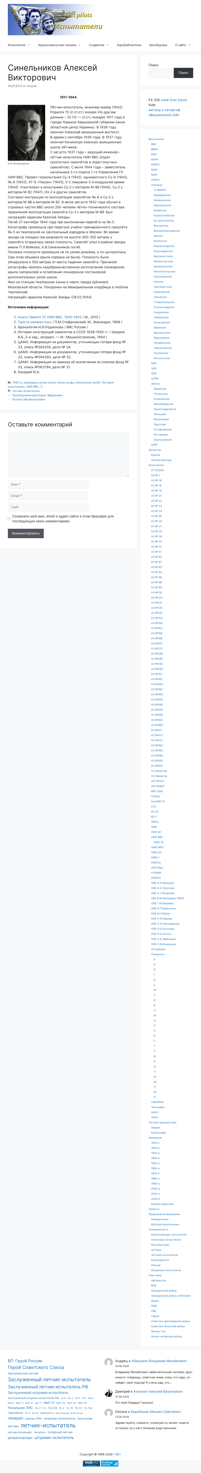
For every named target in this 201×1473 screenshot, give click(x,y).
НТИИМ (156, 872)
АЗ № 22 (156, 500)
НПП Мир (157, 867)
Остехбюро (158, 949)
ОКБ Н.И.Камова (161, 918)
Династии (155, 449)
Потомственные (161, 460)
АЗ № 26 (156, 516)
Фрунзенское (162, 332)
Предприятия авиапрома (164, 1214)
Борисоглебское (164, 215)
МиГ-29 (82, 1402)
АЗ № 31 (156, 526)
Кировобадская (163, 403)
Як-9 (27, 1413)
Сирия (155, 1316)
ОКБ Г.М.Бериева (162, 903)
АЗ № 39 (156, 536)
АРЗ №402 (157, 786)
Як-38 (35, 1413)
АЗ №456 (157, 709)
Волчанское (161, 225)
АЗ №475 (157, 740)
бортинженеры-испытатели (169, 1234)
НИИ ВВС (32, 386)
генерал (15, 1418)
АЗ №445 (157, 704)
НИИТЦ (156, 862)
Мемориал (155, 1137)
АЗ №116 (156, 592)
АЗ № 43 (156, 541)
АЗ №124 (156, 597)
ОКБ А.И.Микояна (162, 882)
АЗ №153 (156, 617)
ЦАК (153, 368)
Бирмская (160, 388)
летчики (156, 1249)
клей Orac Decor (174, 100)
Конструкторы (160, 1244)
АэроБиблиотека (129, 45)
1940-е (17, 382)
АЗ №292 (157, 663)
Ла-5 (77, 1398)
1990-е (155, 1183)
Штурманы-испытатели (166, 1270)
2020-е (155, 1198)
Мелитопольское (164, 271)
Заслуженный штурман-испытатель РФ (33, 1398)
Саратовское (162, 291)
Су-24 (52, 1408)
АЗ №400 (157, 694)
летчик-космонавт (20, 1432)
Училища (156, 184)
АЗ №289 (157, 658)
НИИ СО (156, 852)
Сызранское (161, 312)
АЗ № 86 (156, 577)
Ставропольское (164, 302)
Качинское (83, 382)
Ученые (156, 1265)
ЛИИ (154, 826)
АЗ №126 (156, 607)
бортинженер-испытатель (69, 1413)
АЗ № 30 (156, 521)
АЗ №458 (157, 714)
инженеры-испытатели (40, 382)
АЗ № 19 (156, 490)
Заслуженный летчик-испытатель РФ (48, 1386)
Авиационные (160, 1219)
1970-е (155, 1173)
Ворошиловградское (167, 230)
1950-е (155, 1163)
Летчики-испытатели (164, 1254)
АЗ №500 (157, 760)
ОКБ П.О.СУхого (161, 933)
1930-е (155, 1153)
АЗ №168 (156, 638)
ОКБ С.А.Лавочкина (163, 939)
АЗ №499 (157, 755)
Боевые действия (162, 1203)
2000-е (155, 1188)
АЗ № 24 (156, 510)
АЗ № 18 (156, 485)
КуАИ (154, 169)
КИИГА (155, 164)
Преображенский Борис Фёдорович (37, 395)
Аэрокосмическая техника (57, 45)
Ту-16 (69, 1408)
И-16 (63, 1398)
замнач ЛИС (33, 1418)
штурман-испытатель (54, 1437)
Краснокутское (163, 256)
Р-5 (44, 1408)
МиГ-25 (71, 1402)
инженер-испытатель (59, 1418)
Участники (155, 1275)
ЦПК (153, 373)
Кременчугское (163, 261)
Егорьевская (161, 398)
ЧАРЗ (154, 1117)
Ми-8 (11, 1402)
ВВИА (154, 149)
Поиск (153, 65)
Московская (161, 419)
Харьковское (162, 337)
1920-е (155, 1147)
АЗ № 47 (156, 546)
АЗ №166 (156, 633)
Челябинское (162, 342)
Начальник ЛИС (20, 1408)
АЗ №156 (156, 623)
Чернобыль (15, 1412)
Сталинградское (164, 307)
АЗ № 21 (156, 495)
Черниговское (163, 347)
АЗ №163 (156, 628)
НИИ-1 (155, 857)
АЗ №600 (157, 765)
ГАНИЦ (155, 796)
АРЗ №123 (157, 781)
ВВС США (157, 791)
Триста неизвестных (34, 322)
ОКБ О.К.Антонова (162, 928)
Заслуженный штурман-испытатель (38, 1392)
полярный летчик (60, 1432)
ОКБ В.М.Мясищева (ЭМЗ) (167, 898)
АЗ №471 (156, 730)
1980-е (155, 1178)
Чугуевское (161, 353)
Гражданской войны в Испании (171, 1295)
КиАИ (96, 382)
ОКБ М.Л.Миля (160, 913)
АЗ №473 (157, 735)
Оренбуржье (158, 45)
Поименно (157, 954)
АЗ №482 (157, 745)
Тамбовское (161, 317)
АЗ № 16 (156, 480)
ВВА (153, 144)
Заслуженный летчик (23, 1373)
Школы (155, 383)
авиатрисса (47, 1412)
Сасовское (160, 296)
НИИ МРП (157, 847)
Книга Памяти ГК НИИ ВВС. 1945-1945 (49, 317)
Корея (155, 1300)
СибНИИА (157, 1102)
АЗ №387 (157, 689)
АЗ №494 (157, 750)
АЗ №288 (157, 653)
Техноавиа (157, 1107)
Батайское (160, 210)
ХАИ (153, 363)
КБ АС (155, 811)
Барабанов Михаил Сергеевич (156, 1412)
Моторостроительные (165, 1224)
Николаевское (163, 276)
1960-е (155, 1168)
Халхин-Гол (158, 1331)
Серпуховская (162, 439)
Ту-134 (88, 1408)
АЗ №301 (156, 674)
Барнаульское (162, 205)
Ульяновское (162, 322)
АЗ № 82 (156, 567)
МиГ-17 (38, 1403)
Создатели (96, 45)
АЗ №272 (157, 648)
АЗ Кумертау (159, 775)
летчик (13, 1426)
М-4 (84, 1398)
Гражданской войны (164, 1290)
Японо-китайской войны (166, 1336)
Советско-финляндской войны (170, 1321)
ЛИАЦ (155, 821)
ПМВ (154, 1305)
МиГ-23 (61, 1402)
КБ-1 (154, 816)
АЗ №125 (156, 602)
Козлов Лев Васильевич (28, 399)
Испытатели (16, 45)
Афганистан (158, 1280)
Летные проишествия (162, 1122)
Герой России (28, 1360)
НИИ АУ (156, 832)
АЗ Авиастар (159, 770)
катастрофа (84, 1418)
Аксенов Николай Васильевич (158, 1391)
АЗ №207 (157, 643)
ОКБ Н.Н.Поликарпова (165, 923)
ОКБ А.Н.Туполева (162, 888)
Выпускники (156, 139)
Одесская (160, 424)
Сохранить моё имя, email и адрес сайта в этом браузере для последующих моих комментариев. (63, 518)
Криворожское (163, 266)
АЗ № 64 (156, 556)
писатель (40, 1432)
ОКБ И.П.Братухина (163, 908)
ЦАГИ (154, 1112)
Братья (155, 454)
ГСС (153, 806)
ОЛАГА (155, 179)
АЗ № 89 (156, 582)
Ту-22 (78, 1408)
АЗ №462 (157, 719)
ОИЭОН (156, 877)
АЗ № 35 (156, 531)
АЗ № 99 (156, 587)
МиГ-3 (19, 1402)
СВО (153, 1310)
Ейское (158, 235)
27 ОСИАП (157, 470)
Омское (159, 281)
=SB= (117, 1454)
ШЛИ (154, 444)
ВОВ (153, 1285)
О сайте (180, 45)
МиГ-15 (29, 1403)
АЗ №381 (156, 679)
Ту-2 (61, 1408)
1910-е (155, 1142)
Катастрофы (66, 382)
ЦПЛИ (155, 378)
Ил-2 (70, 1398)
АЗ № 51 (156, 551)
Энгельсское (162, 358)
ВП (10, 1360)
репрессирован (20, 1438)
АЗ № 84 (156, 572)
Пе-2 (38, 1408)
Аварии (155, 1127)
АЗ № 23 (156, 505)
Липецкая (160, 414)
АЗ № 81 (156, 561)
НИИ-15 (159, 842)
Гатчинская (160, 393)
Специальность (158, 1229)
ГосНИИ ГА (158, 801)
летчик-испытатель (26, 391)
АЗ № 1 (155, 475)
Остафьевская (162, 429)
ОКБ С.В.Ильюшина (163, 944)
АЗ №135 (156, 612)
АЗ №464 (157, 725)
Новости (154, 1209)
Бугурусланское (164, 220)
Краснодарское (163, 251)
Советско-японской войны (168, 1326)
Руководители (160, 1260)
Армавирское (162, 195)
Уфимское (160, 327)
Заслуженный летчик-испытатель (49, 1379)
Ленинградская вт (165, 409)
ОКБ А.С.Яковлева (162, 893)
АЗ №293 (157, 668)
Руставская (161, 434)
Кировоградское (164, 246)
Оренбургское (163, 286)
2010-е (155, 1193)
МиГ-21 (49, 1403)
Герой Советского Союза (36, 1367)
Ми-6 (91, 1398)
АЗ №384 (157, 684)
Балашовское (162, 200)
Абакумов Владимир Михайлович (159, 1361)
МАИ (154, 174)
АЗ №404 (157, 699)
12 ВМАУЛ (160, 189)
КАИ (153, 154)
